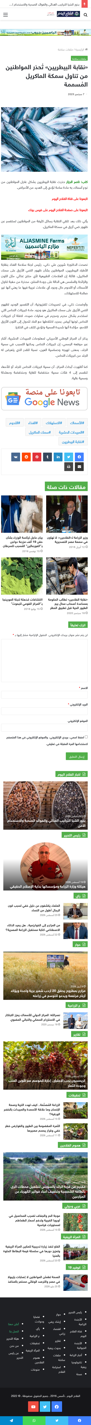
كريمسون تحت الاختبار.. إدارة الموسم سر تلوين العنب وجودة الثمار (46, 1082)
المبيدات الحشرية (70, 432)
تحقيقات (35, 1342)
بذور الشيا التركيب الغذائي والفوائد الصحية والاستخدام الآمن (46, 822)
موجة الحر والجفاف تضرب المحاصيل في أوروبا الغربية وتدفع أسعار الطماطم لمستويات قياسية (34, 1219)
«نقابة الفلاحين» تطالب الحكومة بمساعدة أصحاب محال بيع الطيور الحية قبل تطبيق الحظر (68, 603)
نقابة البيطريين (72, 441)
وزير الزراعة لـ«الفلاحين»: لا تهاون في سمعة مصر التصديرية (67, 539)
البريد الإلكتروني (78, 703)
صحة (79, 1373)
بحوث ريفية (54, 1347)
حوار (58, 1314)
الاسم (83, 687)
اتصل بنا (14, 1330)
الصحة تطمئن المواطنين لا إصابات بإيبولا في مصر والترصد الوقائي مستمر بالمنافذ (34, 1279)
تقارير (58, 1340)
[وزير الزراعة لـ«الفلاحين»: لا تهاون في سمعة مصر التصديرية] (67, 514)
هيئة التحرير (12, 1338)
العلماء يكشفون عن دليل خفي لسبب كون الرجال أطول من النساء (34, 907)
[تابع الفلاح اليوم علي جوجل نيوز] (44, 398)
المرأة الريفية (33, 1350)
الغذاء (32, 422)
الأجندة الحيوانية (80, 1345)
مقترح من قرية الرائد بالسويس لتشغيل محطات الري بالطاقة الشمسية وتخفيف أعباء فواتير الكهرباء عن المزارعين (48, 1191)
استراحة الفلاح (58, 1369)
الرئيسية (80, 49)
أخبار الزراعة (76, 1354)
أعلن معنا (13, 1323)
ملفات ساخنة (65, 49)
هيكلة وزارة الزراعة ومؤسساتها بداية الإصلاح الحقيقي (47, 886)
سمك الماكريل (39, 432)
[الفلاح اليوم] (62, 14)
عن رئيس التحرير (16, 1355)
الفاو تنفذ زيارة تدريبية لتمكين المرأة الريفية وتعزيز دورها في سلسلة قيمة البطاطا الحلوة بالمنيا (31, 1250)
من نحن (14, 1345)
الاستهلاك (53, 422)
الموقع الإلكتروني (78, 720)
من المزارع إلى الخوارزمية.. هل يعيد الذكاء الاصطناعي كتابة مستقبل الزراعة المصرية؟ (33, 927)
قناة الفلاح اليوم (78, 1333)
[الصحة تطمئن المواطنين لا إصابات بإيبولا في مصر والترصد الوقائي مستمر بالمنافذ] (75, 1282)
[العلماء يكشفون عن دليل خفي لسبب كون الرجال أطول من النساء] (75, 911)
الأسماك (76, 422)
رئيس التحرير (75, 1311)
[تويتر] (68, 457)
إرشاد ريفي (54, 1321)
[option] (45, 805)
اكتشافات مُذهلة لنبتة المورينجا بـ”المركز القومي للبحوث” (22, 601)
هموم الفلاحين (38, 1359)
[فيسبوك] (79, 457)
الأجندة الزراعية (80, 1321)
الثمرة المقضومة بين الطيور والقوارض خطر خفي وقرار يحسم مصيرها (32, 1128)
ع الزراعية (35, 1335)
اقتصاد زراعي (59, 1331)
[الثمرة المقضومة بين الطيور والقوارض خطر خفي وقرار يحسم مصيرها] (75, 1131)
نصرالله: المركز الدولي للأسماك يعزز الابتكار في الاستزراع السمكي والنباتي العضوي (32, 1017)
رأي (38, 1328)
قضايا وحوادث (38, 1319)
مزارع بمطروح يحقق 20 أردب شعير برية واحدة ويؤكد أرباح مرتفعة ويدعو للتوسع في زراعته (48, 992)
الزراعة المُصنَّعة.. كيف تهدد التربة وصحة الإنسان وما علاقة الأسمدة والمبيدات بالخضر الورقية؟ (32, 1109)
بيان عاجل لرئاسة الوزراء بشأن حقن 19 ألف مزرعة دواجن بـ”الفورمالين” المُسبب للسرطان (23, 541)
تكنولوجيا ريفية (79, 1364)
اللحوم (13, 422)
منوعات (35, 1369)
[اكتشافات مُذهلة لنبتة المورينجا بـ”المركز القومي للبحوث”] (22, 576)
